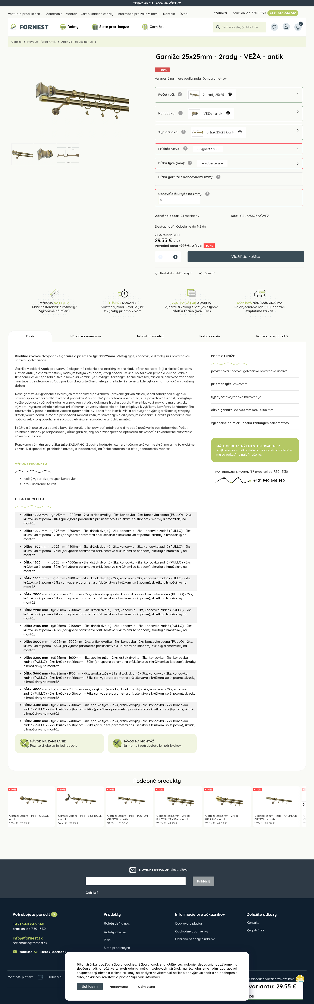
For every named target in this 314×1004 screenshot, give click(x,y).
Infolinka (220, 13)
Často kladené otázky (97, 14)
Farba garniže (209, 336)
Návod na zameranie (85, 336)
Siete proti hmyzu (114, 27)
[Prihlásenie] (286, 27)
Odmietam (146, 987)
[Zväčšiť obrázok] (229, 94)
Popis (30, 336)
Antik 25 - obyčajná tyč (77, 41)
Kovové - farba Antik (41, 41)
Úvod (183, 14)
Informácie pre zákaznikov (137, 14)
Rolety (73, 27)
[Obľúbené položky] (274, 27)
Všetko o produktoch (24, 14)
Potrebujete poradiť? (272, 336)
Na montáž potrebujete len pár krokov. (152, 745)
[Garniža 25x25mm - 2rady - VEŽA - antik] (75, 98)
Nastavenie (119, 987)
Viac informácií (149, 977)
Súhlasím (90, 986)
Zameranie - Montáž (61, 14)
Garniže (156, 27)
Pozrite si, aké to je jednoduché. (54, 745)
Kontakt (169, 14)
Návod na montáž (150, 336)
